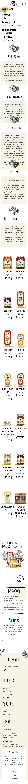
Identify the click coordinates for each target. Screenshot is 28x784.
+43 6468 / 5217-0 (12, 735)
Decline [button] (14, 775)
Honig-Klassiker (7, 691)
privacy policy (19, 768)
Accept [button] (14, 771)
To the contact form (8, 737)
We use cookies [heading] (14, 752)
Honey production (7, 714)
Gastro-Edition (6, 697)
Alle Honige (6, 688)
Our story (5, 711)
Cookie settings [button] (14, 778)
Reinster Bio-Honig (8, 694)
